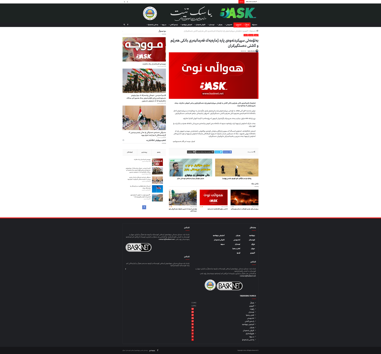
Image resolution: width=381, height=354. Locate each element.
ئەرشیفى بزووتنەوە (187, 24)
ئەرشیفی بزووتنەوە (219, 235)
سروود (222, 244)
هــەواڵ (247, 24)
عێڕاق (253, 244)
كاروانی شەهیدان (200, 24)
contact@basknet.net (248, 275)
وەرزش (220, 24)
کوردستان (252, 239)
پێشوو (158, 152)
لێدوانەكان (130, 152)
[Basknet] (236, 13)
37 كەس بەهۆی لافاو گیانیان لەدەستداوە (218, 209)
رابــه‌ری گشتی (174, 24)
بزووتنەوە (252, 235)
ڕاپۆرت (252, 309)
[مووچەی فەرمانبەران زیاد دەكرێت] (144, 49)
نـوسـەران (211, 24)
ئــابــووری (238, 24)
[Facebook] (127, 25)
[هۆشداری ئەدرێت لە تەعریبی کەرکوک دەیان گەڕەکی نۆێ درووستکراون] (183, 197)
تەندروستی (229, 24)
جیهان (253, 248)
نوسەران (237, 244)
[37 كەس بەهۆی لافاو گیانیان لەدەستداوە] (214, 197)
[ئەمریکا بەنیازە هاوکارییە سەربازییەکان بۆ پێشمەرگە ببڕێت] (157, 189)
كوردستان (251, 35)
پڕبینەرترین (144, 152)
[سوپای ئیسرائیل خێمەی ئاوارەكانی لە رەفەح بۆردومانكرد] (244, 197)
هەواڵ (245, 35)
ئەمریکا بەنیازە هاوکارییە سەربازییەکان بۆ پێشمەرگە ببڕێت (140, 187)
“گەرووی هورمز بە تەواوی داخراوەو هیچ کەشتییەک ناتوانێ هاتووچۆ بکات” (141, 196)
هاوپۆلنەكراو (250, 333)
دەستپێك (254, 24)
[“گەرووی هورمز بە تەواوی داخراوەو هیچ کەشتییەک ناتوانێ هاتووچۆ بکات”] (157, 197)
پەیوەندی (152, 350)
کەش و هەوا (236, 248)
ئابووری (245, 31)
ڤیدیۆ (238, 252)
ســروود (164, 24)
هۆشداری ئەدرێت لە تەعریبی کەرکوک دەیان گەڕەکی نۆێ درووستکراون (183, 210)
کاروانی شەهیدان (219, 239)
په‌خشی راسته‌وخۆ (153, 24)
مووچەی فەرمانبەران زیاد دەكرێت (154, 64)
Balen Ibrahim (251, 51)
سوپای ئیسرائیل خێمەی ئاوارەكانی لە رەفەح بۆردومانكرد (244, 209)
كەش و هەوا (250, 315)
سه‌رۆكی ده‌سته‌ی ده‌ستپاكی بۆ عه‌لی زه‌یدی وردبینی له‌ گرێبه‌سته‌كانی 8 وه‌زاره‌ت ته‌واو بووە (147, 134)
